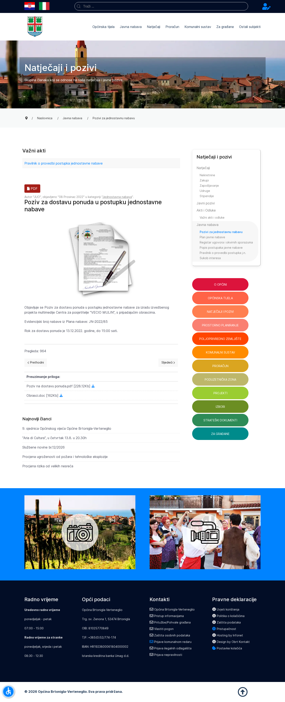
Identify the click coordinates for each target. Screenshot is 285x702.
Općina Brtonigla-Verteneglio (174, 609)
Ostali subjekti (250, 27)
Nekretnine (207, 175)
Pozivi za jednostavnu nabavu (221, 232)
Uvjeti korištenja (228, 609)
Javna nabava (131, 27)
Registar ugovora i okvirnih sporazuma (226, 242)
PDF (34, 188)
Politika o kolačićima (231, 616)
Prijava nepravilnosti (168, 654)
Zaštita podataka (229, 622)
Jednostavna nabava (117, 197)
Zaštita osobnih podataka (172, 635)
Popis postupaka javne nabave (221, 247)
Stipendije (207, 196)
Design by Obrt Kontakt (233, 642)
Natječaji (153, 27)
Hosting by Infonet (230, 635)
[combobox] (161, 6)
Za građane (225, 27)
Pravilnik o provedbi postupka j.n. (223, 253)
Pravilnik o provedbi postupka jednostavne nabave (63, 163)
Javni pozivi (206, 203)
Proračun (172, 27)
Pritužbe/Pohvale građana (172, 622)
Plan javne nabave (212, 237)
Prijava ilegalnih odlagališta (173, 648)
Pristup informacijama (169, 616)
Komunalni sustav (197, 27)
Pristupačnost (226, 629)
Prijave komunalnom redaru (173, 642)
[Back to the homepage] (34, 26)
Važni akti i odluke (212, 217)
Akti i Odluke (206, 210)
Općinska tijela (103, 27)
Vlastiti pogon (164, 629)
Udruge (205, 191)
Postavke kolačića (229, 648)
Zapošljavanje (209, 185)
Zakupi (204, 180)
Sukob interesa (210, 258)
